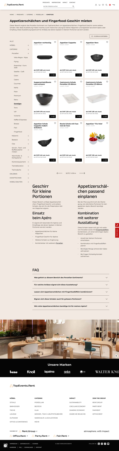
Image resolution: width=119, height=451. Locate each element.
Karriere (13, 447)
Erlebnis (13, 174)
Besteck (15, 140)
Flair (15, 128)
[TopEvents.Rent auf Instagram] (102, 444)
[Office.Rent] (19, 436)
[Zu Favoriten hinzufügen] (55, 42)
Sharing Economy (77, 410)
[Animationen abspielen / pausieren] (116, 355)
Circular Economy (77, 406)
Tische (12, 410)
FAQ (20, 447)
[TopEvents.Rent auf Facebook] (105, 444)
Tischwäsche (16, 170)
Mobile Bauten (16, 182)
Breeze (16, 124)
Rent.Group (97, 402)
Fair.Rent (96, 410)
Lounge (13, 414)
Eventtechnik (15, 178)
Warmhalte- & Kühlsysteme (17, 157)
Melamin (15, 136)
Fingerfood (18, 132)
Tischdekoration (17, 166)
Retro (16, 100)
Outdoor (14, 418)
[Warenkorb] (99, 5)
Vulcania (17, 116)
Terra (16, 108)
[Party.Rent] (40, 436)
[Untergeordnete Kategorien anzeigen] (28, 45)
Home (12, 14)
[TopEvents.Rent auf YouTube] (108, 444)
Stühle (13, 402)
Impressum (13, 443)
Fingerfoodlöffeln (102, 230)
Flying (16, 62)
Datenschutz (25, 443)
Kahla (16, 88)
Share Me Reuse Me (77, 414)
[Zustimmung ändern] (5, 445)
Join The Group (99, 398)
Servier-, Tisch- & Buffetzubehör (48, 414)
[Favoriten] (103, 5)
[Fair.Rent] (61, 436)
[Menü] (113, 5)
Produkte (46, 2)
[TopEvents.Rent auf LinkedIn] (99, 444)
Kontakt (72, 2)
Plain (16, 92)
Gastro (16, 80)
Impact (65, 2)
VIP (15, 112)
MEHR (37, 422)
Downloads (28, 447)
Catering (30, 14)
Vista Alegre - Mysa (21, 57)
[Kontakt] (117, 225)
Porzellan (39, 14)
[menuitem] (59, 173)
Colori (16, 76)
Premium (17, 96)
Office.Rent (97, 414)
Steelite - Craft (19, 72)
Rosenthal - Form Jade (20, 67)
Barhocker (15, 406)
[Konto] (96, 5)
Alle (12, 41)
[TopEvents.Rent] (14, 4)
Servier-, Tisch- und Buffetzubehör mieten (19, 150)
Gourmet (17, 84)
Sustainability (75, 402)
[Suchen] (73, 6)
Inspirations (56, 2)
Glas (13, 144)
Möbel (12, 45)
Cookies (35, 443)
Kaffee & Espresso (20, 120)
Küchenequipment (19, 162)
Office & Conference (19, 422)
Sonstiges (17, 104)
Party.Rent (97, 406)
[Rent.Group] (28, 431)
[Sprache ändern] (110, 5)
